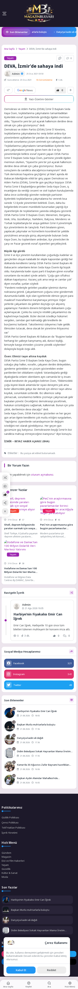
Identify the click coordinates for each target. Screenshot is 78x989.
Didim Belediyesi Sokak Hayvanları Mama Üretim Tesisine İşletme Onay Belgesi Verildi (38, 930)
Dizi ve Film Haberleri (13, 860)
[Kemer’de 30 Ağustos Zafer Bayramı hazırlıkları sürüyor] (39, 767)
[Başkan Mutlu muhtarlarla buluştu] (39, 726)
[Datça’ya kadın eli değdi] (39, 740)
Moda (5, 876)
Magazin (6, 856)
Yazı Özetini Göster (41, 99)
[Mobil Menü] (4, 13)
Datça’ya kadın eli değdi (64, 32)
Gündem (6, 852)
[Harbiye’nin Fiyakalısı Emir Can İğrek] (39, 713)
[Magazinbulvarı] (39, 13)
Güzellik (6, 869)
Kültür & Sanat (9, 873)
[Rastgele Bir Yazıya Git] (5, 477)
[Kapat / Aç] (5, 511)
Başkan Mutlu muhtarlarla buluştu (30, 909)
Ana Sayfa (9, 48)
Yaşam (22, 48)
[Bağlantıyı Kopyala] (60, 58)
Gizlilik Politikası (10, 817)
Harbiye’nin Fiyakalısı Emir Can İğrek (31, 899)
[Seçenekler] (70, 90)
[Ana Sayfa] (5, 486)
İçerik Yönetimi (9, 832)
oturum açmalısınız (42, 474)
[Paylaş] (8, 90)
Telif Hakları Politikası (13, 827)
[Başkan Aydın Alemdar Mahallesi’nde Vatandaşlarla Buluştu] (39, 780)
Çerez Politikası (10, 822)
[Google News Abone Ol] (25, 90)
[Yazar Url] (7, 74)
